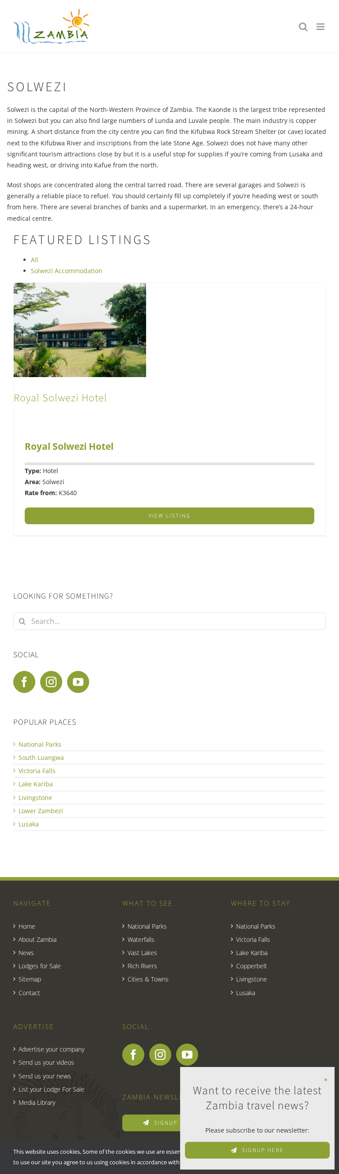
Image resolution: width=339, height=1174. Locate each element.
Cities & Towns (148, 979)
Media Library (37, 1102)
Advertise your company (51, 1049)
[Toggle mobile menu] (321, 26)
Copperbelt (251, 966)
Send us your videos (46, 1062)
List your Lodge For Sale (51, 1089)
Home (27, 926)
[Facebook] (24, 682)
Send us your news (45, 1076)
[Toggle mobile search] (303, 26)
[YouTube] (78, 682)
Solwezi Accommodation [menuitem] (66, 271)
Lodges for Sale (40, 966)
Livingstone (35, 797)
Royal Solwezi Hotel (60, 398)
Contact (29, 993)
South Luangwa (41, 757)
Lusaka (29, 824)
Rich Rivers (142, 966)
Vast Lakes (142, 952)
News (26, 952)
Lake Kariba (36, 784)
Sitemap (30, 979)
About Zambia (37, 939)
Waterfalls (141, 939)
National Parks (40, 744)
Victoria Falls (37, 771)
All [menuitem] (34, 260)
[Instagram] (51, 682)
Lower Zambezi (41, 811)
